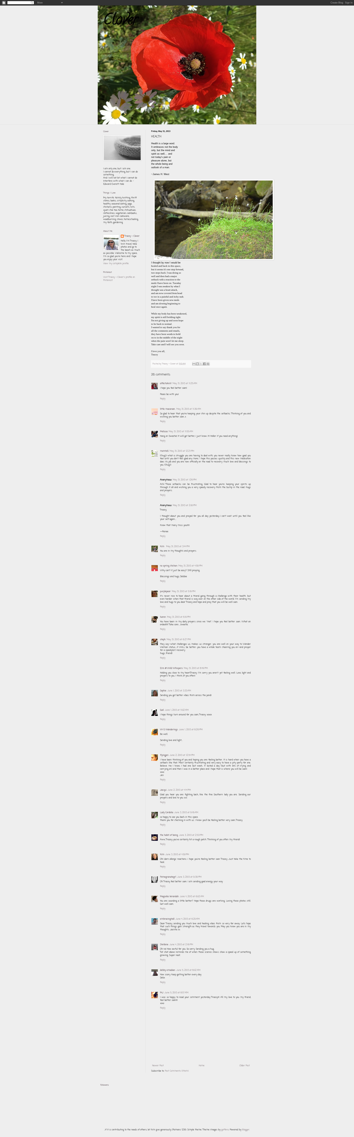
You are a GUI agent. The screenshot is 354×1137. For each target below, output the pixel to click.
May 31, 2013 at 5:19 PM (183, 591)
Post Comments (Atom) (177, 1071)
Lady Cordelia (166, 812)
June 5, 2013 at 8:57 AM (176, 992)
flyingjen (164, 755)
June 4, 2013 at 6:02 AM (192, 896)
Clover (120, 21)
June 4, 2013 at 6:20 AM (188, 919)
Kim (162, 546)
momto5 (164, 451)
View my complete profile (116, 263)
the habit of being (169, 835)
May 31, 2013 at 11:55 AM (181, 431)
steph (163, 639)
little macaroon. (167, 409)
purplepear (165, 591)
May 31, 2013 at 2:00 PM (185, 505)
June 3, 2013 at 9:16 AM (186, 812)
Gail (162, 710)
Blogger (245, 1129)
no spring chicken (168, 566)
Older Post (245, 1065)
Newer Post (158, 1065)
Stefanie (164, 944)
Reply (162, 398)
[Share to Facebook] (204, 364)
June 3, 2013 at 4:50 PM (177, 854)
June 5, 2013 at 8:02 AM (188, 970)
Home (201, 1065)
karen (163, 617)
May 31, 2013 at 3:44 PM (178, 546)
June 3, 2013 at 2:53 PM (191, 835)
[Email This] (194, 364)
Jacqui (163, 790)
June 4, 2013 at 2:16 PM (181, 944)
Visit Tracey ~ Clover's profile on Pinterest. (119, 279)
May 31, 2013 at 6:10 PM (178, 617)
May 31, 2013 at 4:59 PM (190, 566)
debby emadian (167, 970)
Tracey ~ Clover (132, 236)
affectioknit (165, 383)
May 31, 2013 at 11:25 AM (185, 383)
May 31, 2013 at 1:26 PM (185, 480)
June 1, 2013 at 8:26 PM (191, 729)
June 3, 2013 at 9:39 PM (189, 877)
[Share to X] (201, 364)
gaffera (225, 1129)
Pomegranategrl (168, 877)
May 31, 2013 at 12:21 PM (182, 451)
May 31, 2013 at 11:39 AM (188, 409)
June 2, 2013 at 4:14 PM (179, 790)
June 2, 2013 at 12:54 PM (182, 755)
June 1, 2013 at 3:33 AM (179, 690)
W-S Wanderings (169, 729)
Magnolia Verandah (169, 896)
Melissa (164, 431)
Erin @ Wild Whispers (171, 668)
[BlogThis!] (197, 364)
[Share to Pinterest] (208, 364)
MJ (161, 992)
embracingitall (167, 919)
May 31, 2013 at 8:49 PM (196, 668)
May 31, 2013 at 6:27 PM (179, 639)
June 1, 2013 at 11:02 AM (177, 710)
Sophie (163, 690)
